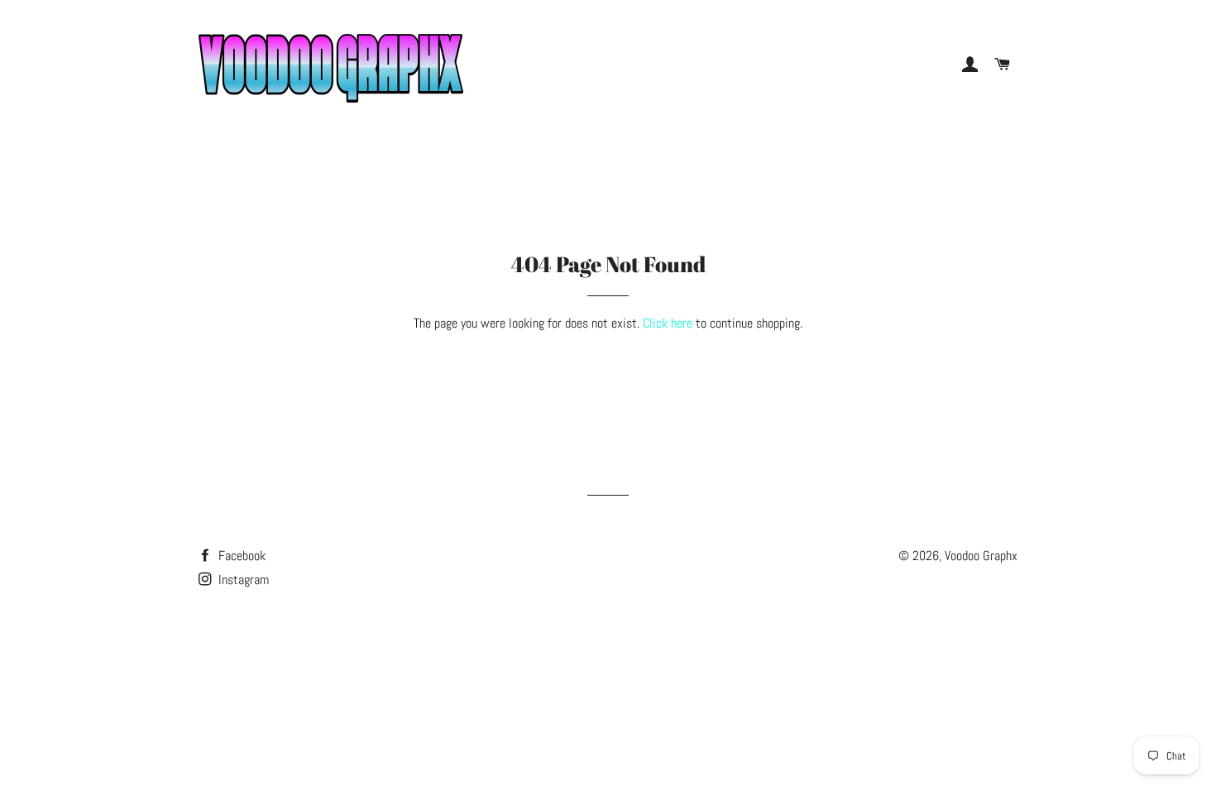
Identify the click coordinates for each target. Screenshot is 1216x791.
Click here (667, 323)
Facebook (240, 555)
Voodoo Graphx (981, 555)
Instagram (242, 579)
